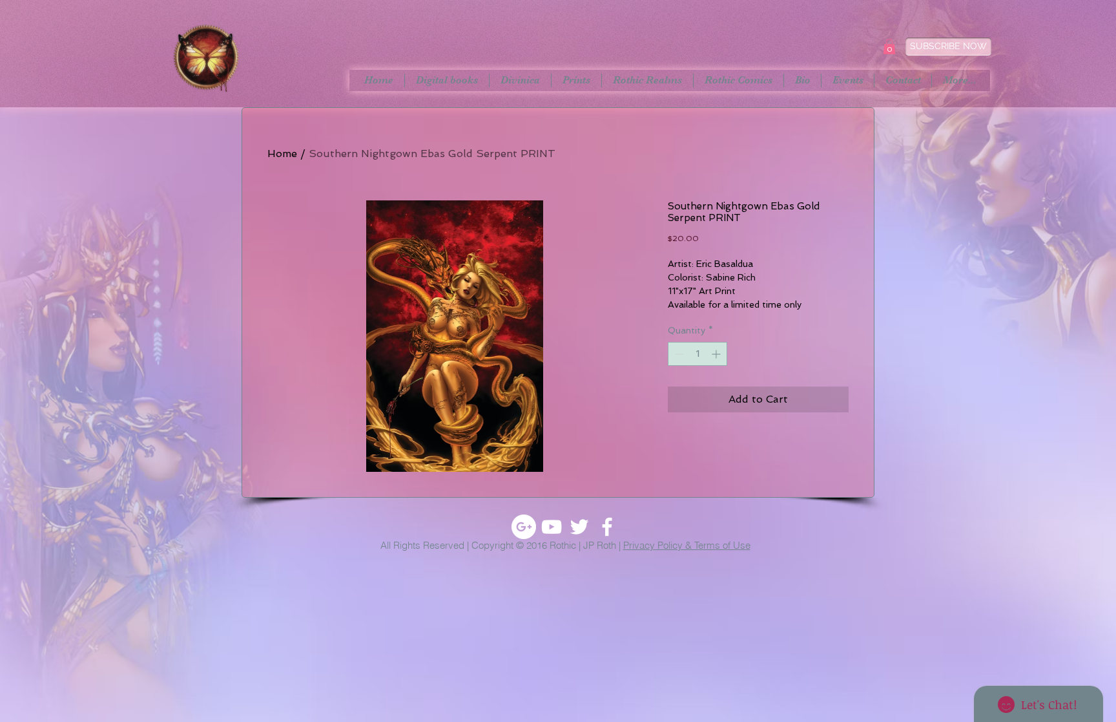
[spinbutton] (697, 354)
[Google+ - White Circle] (524, 527)
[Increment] (717, 354)
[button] (889, 46)
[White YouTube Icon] (551, 527)
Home (282, 153)
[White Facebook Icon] (607, 527)
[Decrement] (678, 354)
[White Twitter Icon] (579, 527)
